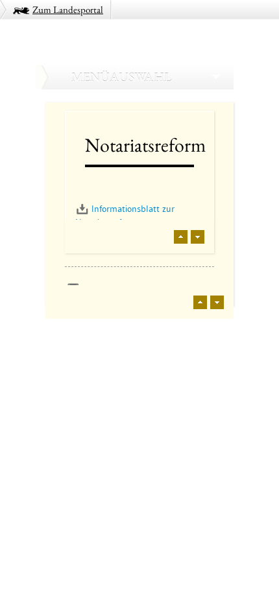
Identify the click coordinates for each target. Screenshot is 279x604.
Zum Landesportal (67, 9)
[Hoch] (181, 237)
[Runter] (197, 237)
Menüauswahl (121, 77)
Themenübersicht (82, 335)
